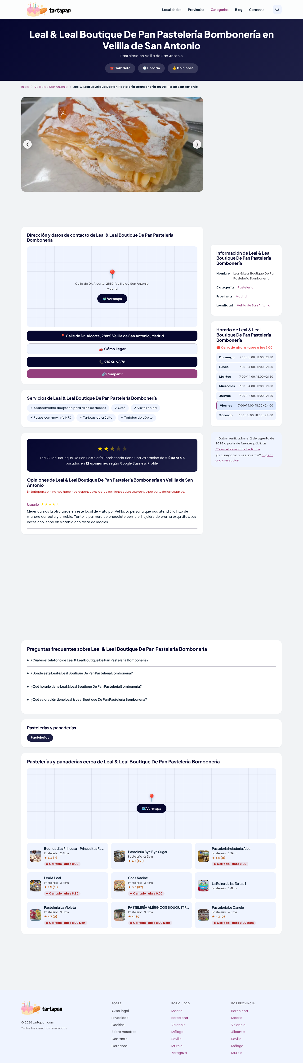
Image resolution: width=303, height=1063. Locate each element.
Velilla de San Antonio (51, 86)
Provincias (196, 9)
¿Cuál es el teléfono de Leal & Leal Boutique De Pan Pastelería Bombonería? (89, 660)
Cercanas (256, 9)
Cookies (118, 1025)
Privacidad (120, 1018)
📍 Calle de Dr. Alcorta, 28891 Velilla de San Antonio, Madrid (112, 335)
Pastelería (246, 287)
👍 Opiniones (182, 68)
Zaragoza (179, 1053)
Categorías (219, 9)
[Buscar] (277, 9)
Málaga (177, 1032)
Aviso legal (120, 1011)
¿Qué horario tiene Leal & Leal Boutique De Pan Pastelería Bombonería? (86, 686)
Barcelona (179, 1018)
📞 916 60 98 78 (112, 361)
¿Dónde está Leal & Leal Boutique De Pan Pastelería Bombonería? (82, 673)
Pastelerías (40, 737)
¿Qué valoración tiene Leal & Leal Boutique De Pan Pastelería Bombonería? (89, 699)
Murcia (177, 1046)
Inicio (25, 86)
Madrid (241, 296)
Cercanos (119, 1046)
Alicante (238, 1032)
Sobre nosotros (123, 1032)
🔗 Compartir (112, 374)
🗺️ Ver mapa (112, 299)
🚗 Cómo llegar (112, 348)
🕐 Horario (151, 68)
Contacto (119, 1039)
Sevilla (176, 1039)
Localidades (171, 9)
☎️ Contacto (120, 68)
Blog (238, 9)
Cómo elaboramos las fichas (237, 449)
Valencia (178, 1025)
